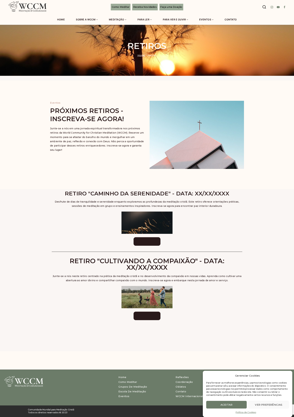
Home (61, 19)
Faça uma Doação (171, 6)
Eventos (123, 396)
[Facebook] (284, 7)
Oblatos (181, 386)
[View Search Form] (264, 7)
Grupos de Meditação (132, 386)
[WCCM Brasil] (27, 7)
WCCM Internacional (189, 396)
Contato (231, 19)
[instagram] (272, 7)
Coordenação (184, 382)
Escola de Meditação (132, 391)
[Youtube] (278, 7)
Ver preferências (268, 404)
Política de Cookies (246, 412)
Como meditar (127, 382)
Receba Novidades (145, 6)
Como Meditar (120, 6)
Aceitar (226, 404)
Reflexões (182, 377)
